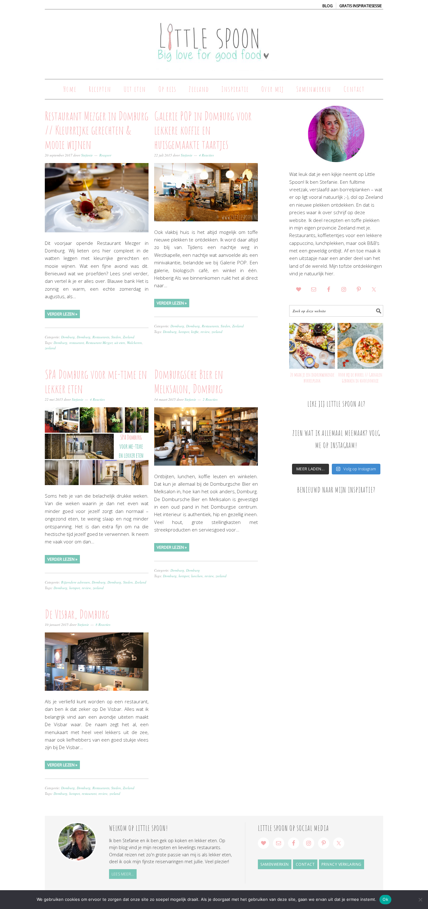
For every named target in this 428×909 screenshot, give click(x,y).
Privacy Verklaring (341, 864)
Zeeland (128, 337)
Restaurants (100, 337)
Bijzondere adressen (75, 582)
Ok (385, 899)
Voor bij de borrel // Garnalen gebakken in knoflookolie (360, 378)
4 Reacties (206, 155)
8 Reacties (103, 624)
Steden (116, 337)
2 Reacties (210, 399)
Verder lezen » (62, 314)
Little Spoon (214, 41)
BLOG (327, 5)
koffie (195, 331)
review (205, 331)
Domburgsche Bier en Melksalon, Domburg (188, 381)
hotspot (184, 331)
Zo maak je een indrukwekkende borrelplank (312, 378)
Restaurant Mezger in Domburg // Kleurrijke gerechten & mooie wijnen (96, 130)
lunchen (197, 575)
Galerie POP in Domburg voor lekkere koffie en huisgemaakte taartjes (203, 130)
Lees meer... (123, 874)
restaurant (76, 342)
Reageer (105, 155)
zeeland (50, 348)
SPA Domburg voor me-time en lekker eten (96, 381)
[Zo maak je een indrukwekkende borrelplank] (312, 346)
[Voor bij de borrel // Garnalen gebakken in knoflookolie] (360, 346)
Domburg (68, 337)
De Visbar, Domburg (77, 613)
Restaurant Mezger (99, 342)
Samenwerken (274, 864)
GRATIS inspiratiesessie (360, 5)
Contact (305, 864)
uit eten (119, 342)
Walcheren (134, 342)
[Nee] (420, 899)
